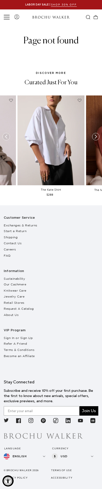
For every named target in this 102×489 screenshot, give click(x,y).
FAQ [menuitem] (7, 255)
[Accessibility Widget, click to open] (8, 481)
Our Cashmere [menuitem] (15, 284)
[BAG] (95, 17)
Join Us (89, 410)
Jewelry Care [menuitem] (14, 296)
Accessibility (62, 477)
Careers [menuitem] (10, 249)
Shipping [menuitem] (11, 237)
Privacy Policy (16, 477)
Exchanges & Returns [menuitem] (20, 225)
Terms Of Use (61, 470)
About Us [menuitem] (11, 314)
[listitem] (6, 421)
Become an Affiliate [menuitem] (19, 356)
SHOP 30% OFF (64, 4)
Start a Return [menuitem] (15, 231)
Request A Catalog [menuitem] (19, 308)
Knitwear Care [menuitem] (15, 290)
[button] (7, 17)
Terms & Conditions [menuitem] (19, 349)
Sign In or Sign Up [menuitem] (18, 337)
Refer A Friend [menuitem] (15, 343)
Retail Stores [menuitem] (14, 302)
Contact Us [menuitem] (13, 243)
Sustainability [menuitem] (14, 278)
